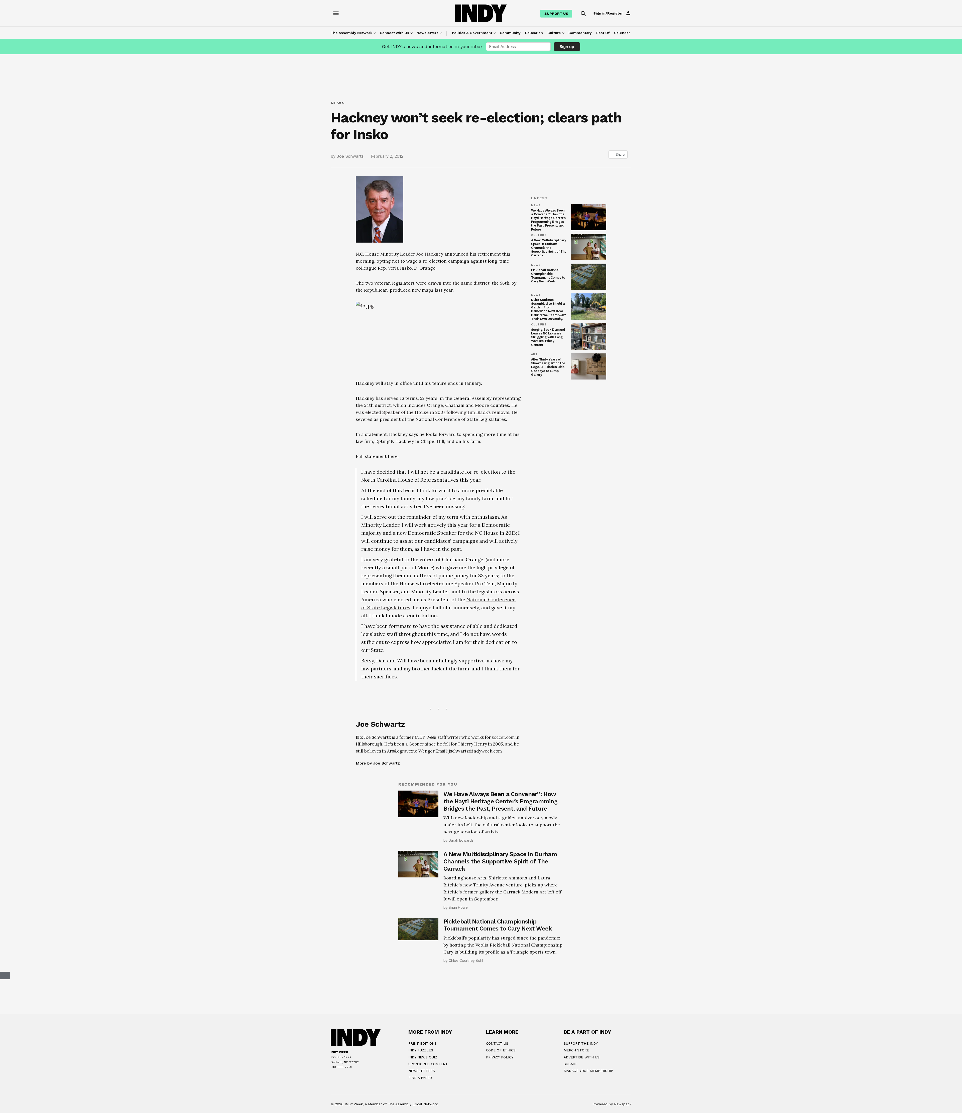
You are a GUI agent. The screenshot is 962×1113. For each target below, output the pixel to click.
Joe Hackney (429, 254)
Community (510, 33)
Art (534, 354)
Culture (554, 33)
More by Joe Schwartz (378, 835)
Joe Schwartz (350, 156)
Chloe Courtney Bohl (466, 1033)
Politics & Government (472, 33)
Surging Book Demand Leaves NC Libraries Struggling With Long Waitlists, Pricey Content (548, 337)
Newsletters (427, 33)
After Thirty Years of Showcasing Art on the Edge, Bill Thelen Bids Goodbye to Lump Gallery (548, 366)
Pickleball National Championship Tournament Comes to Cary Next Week (548, 275)
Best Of (603, 33)
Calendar (622, 33)
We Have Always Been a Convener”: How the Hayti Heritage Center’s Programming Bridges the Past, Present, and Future (548, 220)
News (338, 102)
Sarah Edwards (461, 912)
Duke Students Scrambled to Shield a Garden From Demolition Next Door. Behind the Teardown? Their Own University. (548, 309)
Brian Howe (458, 980)
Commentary (580, 33)
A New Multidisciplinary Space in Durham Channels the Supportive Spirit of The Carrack (548, 247)
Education (534, 33)
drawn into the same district (459, 283)
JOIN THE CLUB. (506, 1104)
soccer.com (503, 809)
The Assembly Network (351, 33)
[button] (438, 411)
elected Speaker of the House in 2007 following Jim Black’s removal (437, 484)
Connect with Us (394, 33)
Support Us (556, 14)
